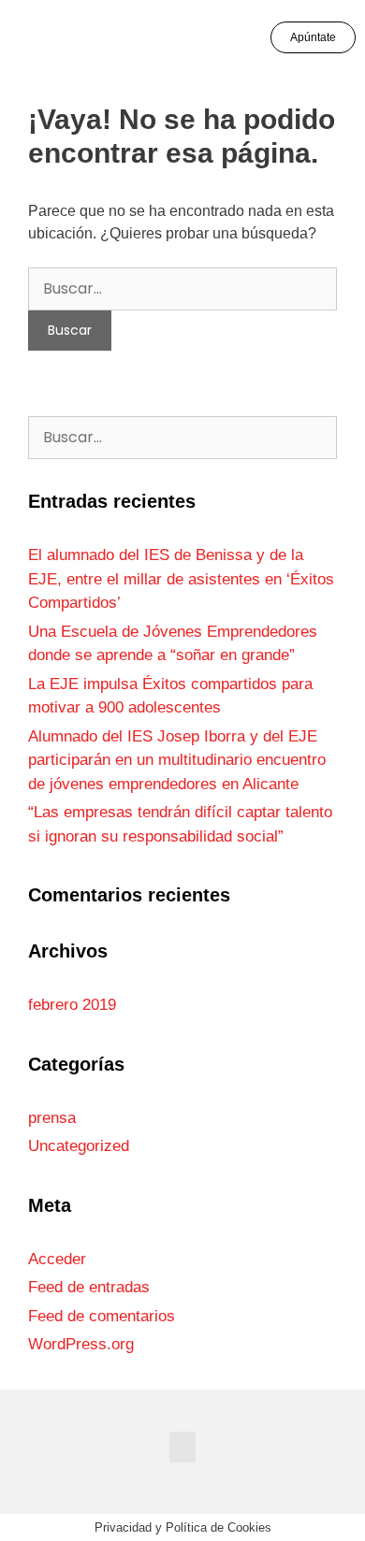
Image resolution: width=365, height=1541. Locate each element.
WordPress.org (81, 1344)
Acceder (57, 1259)
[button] (44, 37)
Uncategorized (78, 1146)
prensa (52, 1118)
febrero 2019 (72, 1005)
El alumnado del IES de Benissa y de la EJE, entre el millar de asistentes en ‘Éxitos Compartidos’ (181, 579)
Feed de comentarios (101, 1316)
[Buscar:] (182, 288)
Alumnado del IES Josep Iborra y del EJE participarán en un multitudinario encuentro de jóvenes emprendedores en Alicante (177, 760)
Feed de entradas (89, 1287)
